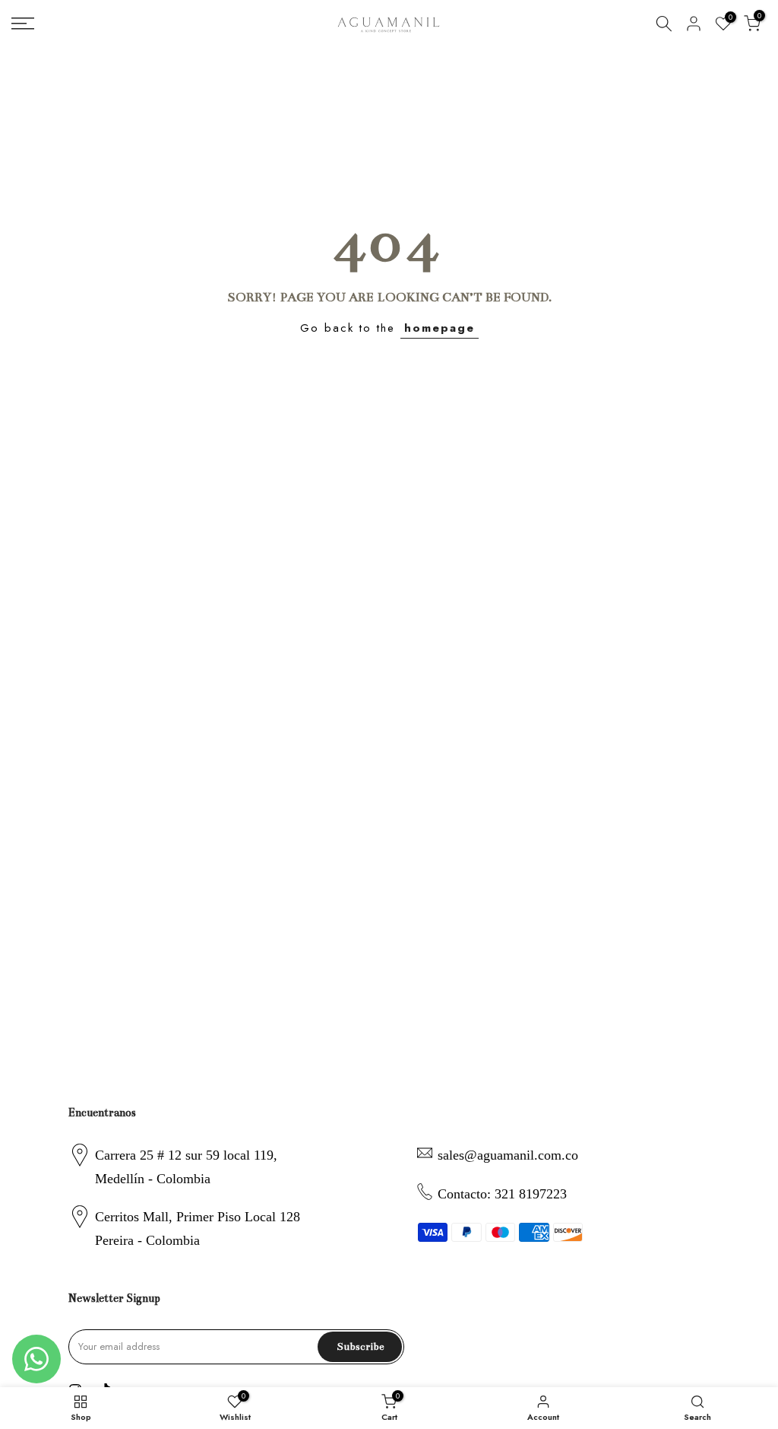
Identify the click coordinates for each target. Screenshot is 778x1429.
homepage (439, 328)
